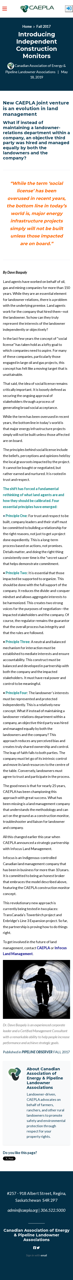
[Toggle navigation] (4, 8)
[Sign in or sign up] (69, 8)
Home (27, 26)
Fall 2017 (43, 26)
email (44, 1255)
